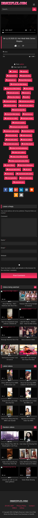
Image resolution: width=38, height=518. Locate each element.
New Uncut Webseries (26, 165)
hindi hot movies (11, 105)
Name (3, 240)
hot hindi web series (12, 144)
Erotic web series (10, 101)
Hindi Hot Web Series (13, 114)
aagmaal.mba (26, 75)
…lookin (14, 71)
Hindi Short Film (28, 131)
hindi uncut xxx (26, 135)
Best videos (29, 88)
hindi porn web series (12, 131)
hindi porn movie (27, 118)
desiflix (27, 97)
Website (3, 255)
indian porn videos (19, 152)
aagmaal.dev (12, 75)
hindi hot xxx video (11, 118)
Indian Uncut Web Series (19, 156)
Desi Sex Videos (14, 97)
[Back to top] (32, 512)
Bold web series (13, 92)
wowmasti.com (19, 182)
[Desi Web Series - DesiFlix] (15, 3)
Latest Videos (10, 165)
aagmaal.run (11, 80)
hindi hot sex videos (27, 105)
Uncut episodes (11, 178)
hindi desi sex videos (27, 101)
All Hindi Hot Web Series (19, 84)
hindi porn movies (19, 122)
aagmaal (24, 71)
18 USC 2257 (9, 506)
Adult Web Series (26, 80)
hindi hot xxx (28, 114)
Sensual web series (14, 169)
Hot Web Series (28, 144)
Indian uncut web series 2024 (19, 161)
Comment (4, 216)
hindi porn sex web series (19, 127)
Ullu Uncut (10, 173)
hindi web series (12, 139)
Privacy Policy (21, 506)
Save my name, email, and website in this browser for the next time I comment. (18, 269)
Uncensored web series (25, 173)
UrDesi (22, 508)
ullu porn (27, 169)
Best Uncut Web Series (13, 88)
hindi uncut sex (12, 135)
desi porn (27, 92)
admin (22, 64)
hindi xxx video (27, 139)
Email (3, 248)
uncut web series (27, 178)
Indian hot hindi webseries (19, 148)
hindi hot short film (19, 109)
